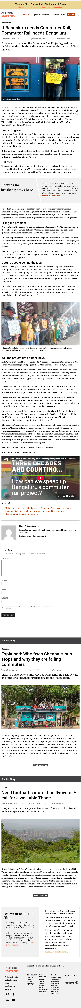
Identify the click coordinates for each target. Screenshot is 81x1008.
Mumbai (5, 787)
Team (29, 980)
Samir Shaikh (10, 803)
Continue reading (40, 765)
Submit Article (59, 15)
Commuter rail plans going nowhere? (21, 514)
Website (4, 598)
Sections (46, 15)
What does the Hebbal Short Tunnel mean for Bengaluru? (40, 7)
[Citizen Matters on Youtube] (13, 1000)
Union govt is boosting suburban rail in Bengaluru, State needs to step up (38, 508)
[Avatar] (8, 532)
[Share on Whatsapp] (77, 115)
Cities (24, 15)
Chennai (5, 649)
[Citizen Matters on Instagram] (7, 994)
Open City (42, 992)
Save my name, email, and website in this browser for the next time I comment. (29, 608)
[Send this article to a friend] (77, 107)
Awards (29, 982)
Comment (6, 559)
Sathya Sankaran (12, 39)
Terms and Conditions (55, 981)
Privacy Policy (56, 978)
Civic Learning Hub (43, 989)
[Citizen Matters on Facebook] (13, 994)
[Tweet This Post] (77, 111)
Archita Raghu (10, 670)
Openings (30, 984)
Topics (35, 15)
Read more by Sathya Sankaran (31, 536)
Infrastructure (63, 39)
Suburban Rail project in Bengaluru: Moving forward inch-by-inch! (34, 511)
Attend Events (41, 985)
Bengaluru (6, 23)
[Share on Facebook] (77, 119)
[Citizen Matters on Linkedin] (7, 1000)
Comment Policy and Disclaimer (55, 988)
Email (4, 589)
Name (4, 580)
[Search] (79, 15)
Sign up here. (58, 966)
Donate (71, 15)
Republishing (55, 984)
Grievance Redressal (54, 992)
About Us (30, 978)
